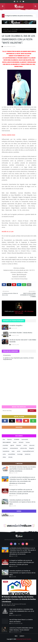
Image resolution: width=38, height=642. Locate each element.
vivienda (10, 457)
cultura (25, 445)
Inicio (4, 29)
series (4, 454)
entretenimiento (14, 448)
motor (13, 451)
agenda (12, 445)
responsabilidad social (28, 451)
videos (4, 457)
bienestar (18, 445)
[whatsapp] (33, 421)
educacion (31, 445)
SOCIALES (21, 442)
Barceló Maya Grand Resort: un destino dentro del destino (21, 620)
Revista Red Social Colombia (23, 639)
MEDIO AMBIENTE (7, 442)
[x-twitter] (20, 1)
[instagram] (17, 1)
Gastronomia (25, 439)
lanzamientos (6, 451)
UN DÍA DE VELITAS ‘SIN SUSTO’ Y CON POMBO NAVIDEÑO (22, 341)
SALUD (14, 442)
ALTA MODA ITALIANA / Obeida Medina (20, 332)
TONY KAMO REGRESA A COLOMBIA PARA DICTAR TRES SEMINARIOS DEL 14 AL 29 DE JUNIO (21, 611)
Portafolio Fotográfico (15, 325)
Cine (4, 439)
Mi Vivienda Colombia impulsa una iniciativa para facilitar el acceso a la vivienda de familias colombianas (22, 469)
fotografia (31, 448)
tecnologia (20, 454)
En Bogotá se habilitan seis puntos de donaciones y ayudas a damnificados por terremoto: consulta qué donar (18, 16)
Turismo (28, 442)
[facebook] (14, 1)
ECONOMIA (16, 439)
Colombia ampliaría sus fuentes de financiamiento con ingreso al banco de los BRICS (22, 502)
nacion (18, 451)
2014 (8, 29)
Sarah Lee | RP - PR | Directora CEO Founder (14, 604)
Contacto (22, 636)
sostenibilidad (11, 454)
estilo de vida (23, 448)
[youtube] (23, 1)
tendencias (27, 454)
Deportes (9, 439)
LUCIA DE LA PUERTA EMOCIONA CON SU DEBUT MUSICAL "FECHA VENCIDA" (21, 629)
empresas (5, 448)
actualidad (5, 445)
